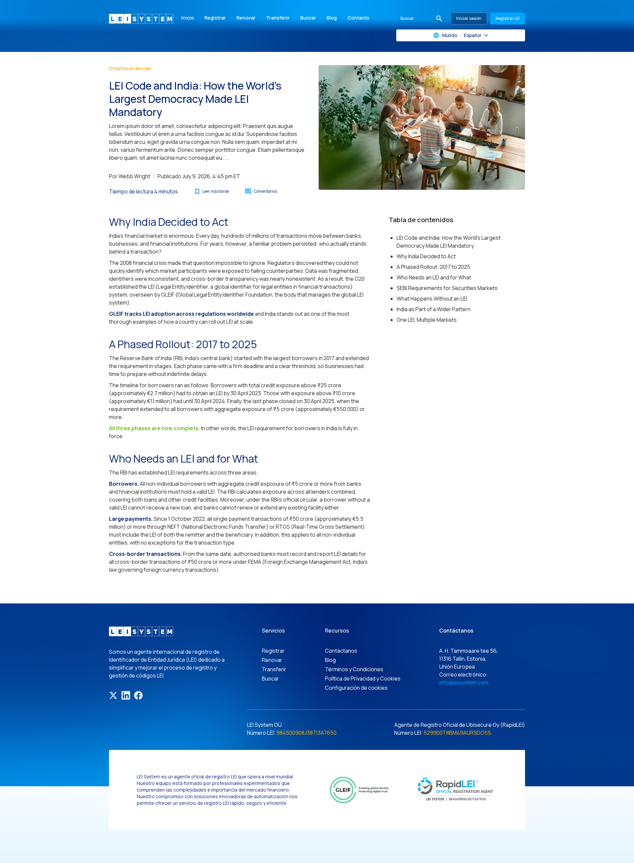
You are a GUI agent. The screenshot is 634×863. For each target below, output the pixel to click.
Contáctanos (341, 650)
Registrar (215, 18)
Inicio (187, 18)
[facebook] (138, 695)
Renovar (246, 18)
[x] (113, 695)
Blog (332, 18)
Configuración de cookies (356, 687)
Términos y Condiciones (354, 669)
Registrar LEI (508, 18)
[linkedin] (126, 695)
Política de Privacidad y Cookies (363, 678)
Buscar (308, 18)
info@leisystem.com (463, 682)
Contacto (358, 18)
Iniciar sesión (468, 18)
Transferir (278, 18)
